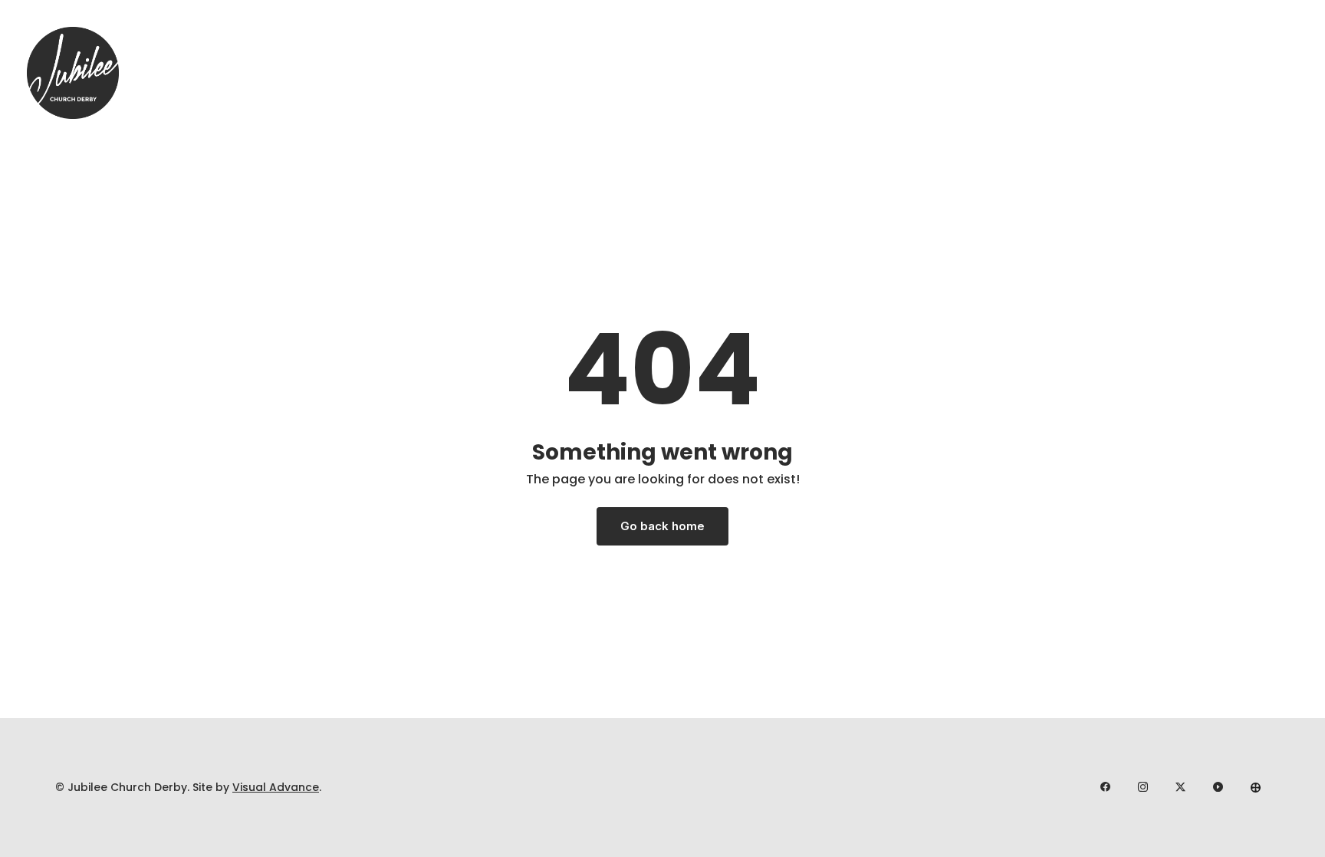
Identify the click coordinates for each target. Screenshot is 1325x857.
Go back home (662, 526)
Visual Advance (275, 787)
